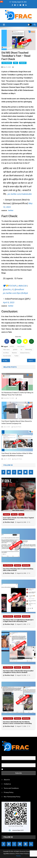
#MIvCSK (22, 286)
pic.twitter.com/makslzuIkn (20, 194)
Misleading (28, 349)
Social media (7, 356)
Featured (22, 63)
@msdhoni (19, 289)
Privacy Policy (8, 792)
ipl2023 (15, 349)
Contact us (7, 784)
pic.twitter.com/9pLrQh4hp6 (15, 293)
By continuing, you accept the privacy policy (18, 769)
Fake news (6, 349)
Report (21, 514)
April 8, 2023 (8, 302)
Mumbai (14, 352)
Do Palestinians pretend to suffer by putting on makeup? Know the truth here (17, 394)
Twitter (16, 356)
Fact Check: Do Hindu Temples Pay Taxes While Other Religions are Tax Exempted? (32, 360)
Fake (15, 63)
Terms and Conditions (11, 788)
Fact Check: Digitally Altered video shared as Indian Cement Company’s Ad (17, 422)
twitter (10, 210)
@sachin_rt (8, 289)
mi (21, 349)
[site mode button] (30, 25)
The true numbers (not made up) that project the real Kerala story (7, 360)
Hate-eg (14, 514)
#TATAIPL (12, 286)
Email (3, 762)
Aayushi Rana (17, 427)
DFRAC (12, 346)
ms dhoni (6, 352)
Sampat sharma (24, 352)
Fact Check (20, 346)
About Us (7, 779)
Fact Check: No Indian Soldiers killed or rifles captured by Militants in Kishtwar (17, 454)
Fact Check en (7, 63)
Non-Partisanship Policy (12, 797)
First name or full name (9, 755)
